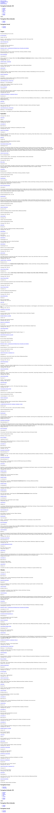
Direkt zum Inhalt (3, 0)
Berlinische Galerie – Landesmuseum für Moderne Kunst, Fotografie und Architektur (14, 48)
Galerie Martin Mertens (4, 328)
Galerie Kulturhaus (3, 529)
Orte (3, 795)
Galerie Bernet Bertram (4, 361)
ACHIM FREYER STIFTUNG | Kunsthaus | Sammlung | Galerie (11, 404)
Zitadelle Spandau (3, 477)
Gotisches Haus (3, 703)
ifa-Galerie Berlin (3, 35)
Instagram (4, 27)
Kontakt (4, 22)
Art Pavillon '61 (3, 443)
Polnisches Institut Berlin (4, 580)
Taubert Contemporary (4, 207)
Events (4, 9)
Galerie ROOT (2, 502)
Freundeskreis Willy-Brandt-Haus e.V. (6, 613)
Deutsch (4, 13)
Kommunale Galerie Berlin (4, 420)
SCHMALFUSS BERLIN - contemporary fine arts (9, 94)
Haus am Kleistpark (3, 54)
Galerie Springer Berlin (4, 376)
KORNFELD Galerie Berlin (5, 309)
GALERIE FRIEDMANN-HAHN (6, 544)
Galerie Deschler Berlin (4, 368)
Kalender (4, 8)
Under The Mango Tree (4, 41)
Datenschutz (5, 787)
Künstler (4, 796)
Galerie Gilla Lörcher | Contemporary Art (7, 352)
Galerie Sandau (3, 216)
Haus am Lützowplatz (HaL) (5, 185)
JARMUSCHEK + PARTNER (5, 61)
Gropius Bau (2, 169)
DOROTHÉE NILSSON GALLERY (6, 334)
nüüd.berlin (2, 101)
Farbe (2, 16)
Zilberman (2, 137)
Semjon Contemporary (4, 74)
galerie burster (2, 252)
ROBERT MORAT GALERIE (5, 315)
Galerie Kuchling (3, 586)
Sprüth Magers (2, 231)
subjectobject (2, 463)
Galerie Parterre (3, 632)
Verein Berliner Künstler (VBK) (5, 143)
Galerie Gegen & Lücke (4, 677)
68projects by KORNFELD (5, 322)
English (4, 14)
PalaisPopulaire (3, 178)
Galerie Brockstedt (3, 382)
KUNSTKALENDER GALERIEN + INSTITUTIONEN (4, 2)
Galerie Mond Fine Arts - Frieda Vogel (6, 80)
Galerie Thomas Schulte (4, 269)
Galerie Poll (2, 117)
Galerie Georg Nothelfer (4, 130)
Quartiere (4, 10)
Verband (4, 21)
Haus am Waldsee (3, 437)
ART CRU (2, 302)
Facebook (4, 26)
